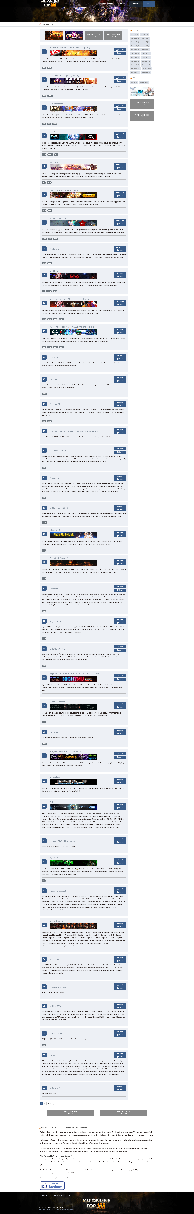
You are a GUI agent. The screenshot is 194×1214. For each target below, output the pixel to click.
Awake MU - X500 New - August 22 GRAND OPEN (72, 327)
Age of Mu (54, 858)
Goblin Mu (54, 249)
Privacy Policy (43, 1195)
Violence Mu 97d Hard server (63, 841)
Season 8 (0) (135, 49)
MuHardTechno (56, 921)
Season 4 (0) (135, 42)
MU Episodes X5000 (59, 508)
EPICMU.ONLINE (57, 649)
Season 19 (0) (147, 68)
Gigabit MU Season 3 (59, 558)
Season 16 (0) (135, 65)
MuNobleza (55, 777)
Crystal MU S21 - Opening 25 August (66, 76)
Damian (53, 1055)
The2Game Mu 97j (58, 987)
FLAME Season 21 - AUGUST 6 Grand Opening (70, 48)
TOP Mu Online (56, 104)
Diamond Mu (55, 404)
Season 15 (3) (146, 61)
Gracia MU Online (57, 702)
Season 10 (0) (135, 53)
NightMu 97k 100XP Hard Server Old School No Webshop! (76, 674)
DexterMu (54, 357)
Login (149, 4)
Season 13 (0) (146, 57)
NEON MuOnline (57, 530)
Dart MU (53, 132)
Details (121, 53)
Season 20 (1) (135, 72)
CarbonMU (54, 589)
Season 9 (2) (145, 49)
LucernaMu (55, 379)
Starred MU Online (58, 218)
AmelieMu (54, 478)
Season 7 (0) (145, 46)
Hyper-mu (54, 732)
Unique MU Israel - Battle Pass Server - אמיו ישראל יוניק (74, 431)
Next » (50, 1103)
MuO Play (54, 271)
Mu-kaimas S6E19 (58, 451)
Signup (136, 4)
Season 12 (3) (135, 57)
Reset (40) (134, 82)
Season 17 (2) (146, 65)
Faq (69, 1195)
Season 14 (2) (135, 61)
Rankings (121, 4)
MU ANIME (55, 1088)
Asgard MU (54, 959)
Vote (121, 50)
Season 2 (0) (135, 38)
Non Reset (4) (144, 82)
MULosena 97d (56, 1033)
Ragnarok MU (56, 621)
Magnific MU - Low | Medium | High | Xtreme (69, 299)
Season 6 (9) (135, 46)
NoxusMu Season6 (58, 891)
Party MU (54, 162)
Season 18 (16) (135, 68)
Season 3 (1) (145, 38)
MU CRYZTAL (56, 1006)
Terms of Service (58, 1195)
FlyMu (52, 802)
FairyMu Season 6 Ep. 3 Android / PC (66, 752)
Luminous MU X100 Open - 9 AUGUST (66, 190)
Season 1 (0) (144, 34)
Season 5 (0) (145, 42)
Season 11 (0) (146, 53)
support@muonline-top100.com (60, 1178)
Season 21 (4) (146, 72)
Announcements (108, 4)
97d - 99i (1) (134, 34)
